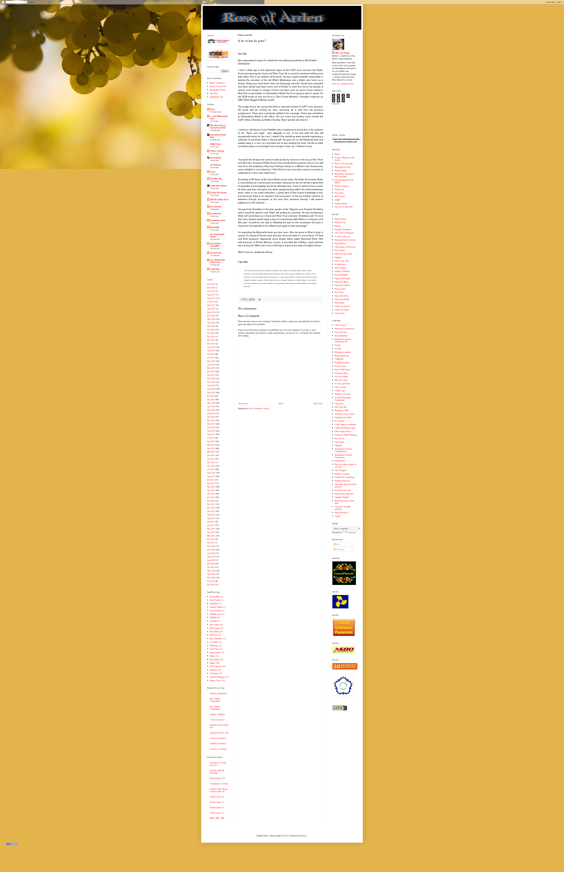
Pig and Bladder (341, 274)
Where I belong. (217, 150)
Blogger (303, 835)
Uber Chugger (340, 470)
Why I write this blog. (344, 163)
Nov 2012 (211, 465)
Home (280, 403)
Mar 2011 (211, 535)
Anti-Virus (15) (216, 648)
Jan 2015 (210, 375)
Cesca (212, 171)
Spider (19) (214, 663)
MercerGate (339, 302)
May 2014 (211, 402)
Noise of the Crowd (218, 86)
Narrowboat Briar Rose (218, 136)
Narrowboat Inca (217, 220)
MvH (286, 835)
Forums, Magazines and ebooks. (344, 158)
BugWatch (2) (215, 603)
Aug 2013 (211, 434)
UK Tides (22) (216, 673)
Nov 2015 (211, 340)
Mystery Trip (340, 222)
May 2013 (211, 444)
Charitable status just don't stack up (345, 485)
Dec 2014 (211, 378)
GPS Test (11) (216, 634)
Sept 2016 (211, 312)
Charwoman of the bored (345, 246)
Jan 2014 (210, 416)
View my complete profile (343, 83)
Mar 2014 (211, 409)
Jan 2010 (210, 584)
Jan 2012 (210, 500)
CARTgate (339, 359)
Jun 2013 (211, 441)
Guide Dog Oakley (218, 185)
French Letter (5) (217, 796)
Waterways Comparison (344, 328)
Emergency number (343, 352)
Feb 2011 (211, 539)
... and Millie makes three (219, 117)
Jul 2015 (210, 354)
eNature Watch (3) (217, 607)
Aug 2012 (211, 476)
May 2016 (211, 319)
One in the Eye (341, 332)
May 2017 (211, 305)
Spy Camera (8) (216, 624)
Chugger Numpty (342, 497)
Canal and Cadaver (342, 285)
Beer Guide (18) (216, 659)
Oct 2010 (211, 553)
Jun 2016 (211, 315)
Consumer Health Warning (346, 434)
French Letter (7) (217, 802)
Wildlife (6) (215, 617)
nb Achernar (215, 206)
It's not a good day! (343, 383)
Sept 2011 (211, 514)
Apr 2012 (211, 490)
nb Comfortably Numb (217, 235)
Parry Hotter (340, 250)
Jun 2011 (211, 525)
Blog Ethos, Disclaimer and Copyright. (344, 175)
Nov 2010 (211, 549)
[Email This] (242, 299)
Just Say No (339, 438)
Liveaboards (215, 213)
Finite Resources (341, 512)
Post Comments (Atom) (259, 408)
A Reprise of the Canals (344, 413)
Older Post (318, 403)
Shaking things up (342, 480)
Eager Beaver (340, 243)
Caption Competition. (219, 693)
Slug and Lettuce (342, 295)
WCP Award (340, 196)
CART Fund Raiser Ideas (345, 427)
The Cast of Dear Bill (343, 206)
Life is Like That (342, 260)
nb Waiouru (215, 164)
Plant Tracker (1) (217, 600)
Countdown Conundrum (345, 477)
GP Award (339, 192)
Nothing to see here (343, 393)
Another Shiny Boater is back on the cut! (219, 790)
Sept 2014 (211, 388)
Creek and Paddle (342, 299)
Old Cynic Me (340, 407)
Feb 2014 (211, 413)
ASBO (337, 199)
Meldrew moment (342, 473)
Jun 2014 (211, 399)
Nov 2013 (211, 423)
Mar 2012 (211, 493)
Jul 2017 (210, 301)
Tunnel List (339, 189)
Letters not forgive (342, 306)
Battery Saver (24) (217, 680)
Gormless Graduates (343, 229)
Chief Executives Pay (343, 253)
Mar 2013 (211, 451)
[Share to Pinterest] (253, 299)
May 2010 (211, 570)
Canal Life (339, 403)
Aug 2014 (211, 392)
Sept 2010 (211, 556)
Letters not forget (342, 309)
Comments (340, 549)
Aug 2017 (211, 298)
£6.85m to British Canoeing (217, 771)
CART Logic (340, 390)
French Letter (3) (217, 807)
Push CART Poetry (343, 369)
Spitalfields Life (216, 96)
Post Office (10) (216, 631)
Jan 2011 (210, 542)
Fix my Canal (340, 366)
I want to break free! (218, 738)
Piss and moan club (343, 490)
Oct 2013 (211, 427)
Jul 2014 (210, 396)
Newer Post (243, 403)
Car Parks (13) (216, 642)
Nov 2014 (211, 382)
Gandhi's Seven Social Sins (219, 726)
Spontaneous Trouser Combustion (343, 456)
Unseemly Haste (341, 373)
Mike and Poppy (342, 52)
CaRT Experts (340, 325)
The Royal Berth (341, 281)
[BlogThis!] (245, 299)
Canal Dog (215, 269)
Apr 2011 (211, 532)
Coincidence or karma (219, 783)
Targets (338, 345)
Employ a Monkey (217, 714)
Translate (352, 532)
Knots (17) (214, 655)
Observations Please (343, 431)
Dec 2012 (211, 462)
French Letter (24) (217, 778)
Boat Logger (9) (216, 628)
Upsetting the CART (343, 417)
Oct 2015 (211, 343)
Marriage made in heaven (345, 239)
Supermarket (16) (217, 652)
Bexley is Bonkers (217, 82)
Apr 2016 (211, 322)
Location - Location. (218, 748)
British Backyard (342, 355)
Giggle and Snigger (343, 278)
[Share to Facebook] (250, 299)
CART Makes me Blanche (345, 424)
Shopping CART (342, 410)
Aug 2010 (211, 560)
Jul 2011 (210, 521)
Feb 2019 (211, 287)
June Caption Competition (215, 699)
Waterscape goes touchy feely (344, 501)
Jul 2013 (210, 437)
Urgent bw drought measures (342, 507)
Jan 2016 (210, 333)
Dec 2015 (211, 336)
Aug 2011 (211, 518)
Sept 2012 (211, 472)
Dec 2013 (211, 420)
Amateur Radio (341, 203)
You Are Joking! (341, 376)
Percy (212, 109)
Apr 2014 (211, 406)
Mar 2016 (211, 326)
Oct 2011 (211, 511)
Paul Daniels (340, 460)
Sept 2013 (211, 430)
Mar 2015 (211, 368)
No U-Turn (339, 292)
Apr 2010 (211, 574)
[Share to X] (247, 299)
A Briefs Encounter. (218, 743)
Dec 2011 (211, 504)
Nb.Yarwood (215, 252)
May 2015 (211, 361)
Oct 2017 (211, 291)
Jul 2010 (210, 563)
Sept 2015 (211, 347)
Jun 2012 (211, 483)
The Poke (214, 93)
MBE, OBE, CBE (217, 818)
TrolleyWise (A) (216, 596)
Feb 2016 (211, 329)
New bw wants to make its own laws (345, 465)
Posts (337, 544)
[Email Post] (259, 299)
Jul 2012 (210, 479)
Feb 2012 (211, 497)
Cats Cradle (339, 441)
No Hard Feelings (342, 362)
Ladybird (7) (215, 621)
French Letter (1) (217, 812)
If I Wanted (339, 420)
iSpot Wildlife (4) (217, 610)
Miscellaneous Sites (343, 167)
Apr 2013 (211, 448)
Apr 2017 (211, 308)
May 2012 (211, 486)
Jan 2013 (210, 458)
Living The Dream (218, 192)
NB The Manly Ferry (219, 199)
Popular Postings (342, 185)
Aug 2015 (211, 350)
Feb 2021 (211, 284)
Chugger (338, 257)
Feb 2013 (211, 455)
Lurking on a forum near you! (218, 763)
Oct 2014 (211, 385)
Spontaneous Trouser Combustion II (343, 450)
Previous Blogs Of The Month (344, 181)
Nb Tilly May (216, 178)
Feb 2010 (211, 581)
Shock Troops (340, 218)
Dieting (338, 225)
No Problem (215, 157)
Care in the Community (344, 232)
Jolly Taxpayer (341, 267)
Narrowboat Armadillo (215, 244)
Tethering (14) (216, 645)
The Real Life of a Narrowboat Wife (218, 126)
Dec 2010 (211, 546)
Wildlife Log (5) (217, 614)
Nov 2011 (211, 507)
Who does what (341, 380)
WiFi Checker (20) (217, 666)
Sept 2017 (211, 294)
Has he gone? (340, 288)
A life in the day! (217, 719)
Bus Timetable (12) (218, 638)
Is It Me (338, 348)
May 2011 (211, 528)
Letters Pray (340, 313)
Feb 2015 (211, 371)
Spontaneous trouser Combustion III (343, 340)
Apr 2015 (211, 364)
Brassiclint (214, 227)
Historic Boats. (341, 170)
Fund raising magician (344, 493)
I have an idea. (341, 387)
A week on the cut (342, 236)
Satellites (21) (215, 669)
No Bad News (340, 264)
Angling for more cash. (219, 732)
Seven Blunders (341, 335)
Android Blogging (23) (219, 676)
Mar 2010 (211, 577)
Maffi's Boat (215, 143)
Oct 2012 (211, 469)
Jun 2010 (211, 567)
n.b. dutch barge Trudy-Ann (217, 261)
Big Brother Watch (217, 89)
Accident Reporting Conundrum (343, 398)
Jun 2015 (211, 357)
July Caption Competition (215, 707)
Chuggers (338, 445)
